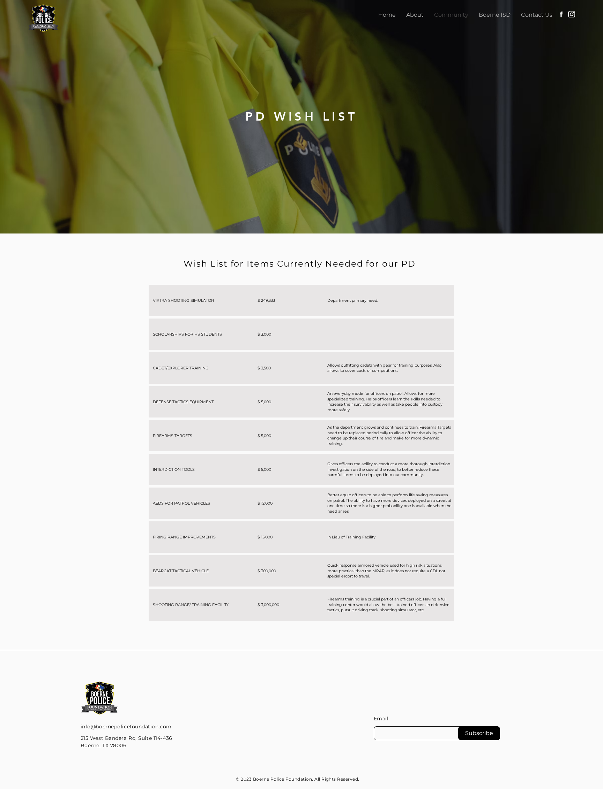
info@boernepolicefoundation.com (126, 726)
